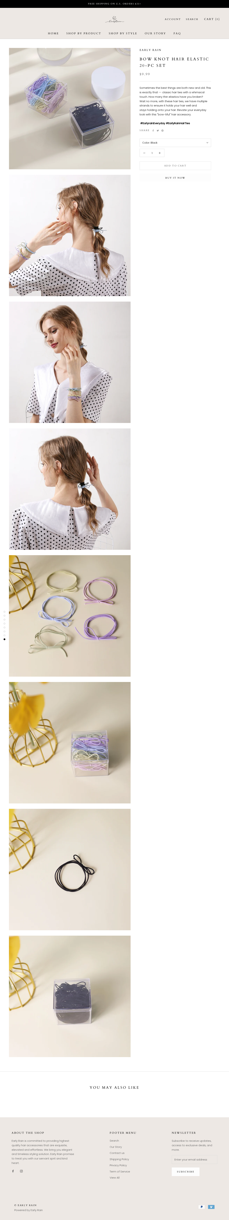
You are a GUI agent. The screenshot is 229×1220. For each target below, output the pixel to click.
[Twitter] (158, 131)
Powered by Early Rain (28, 1210)
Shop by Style (123, 33)
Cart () (212, 19)
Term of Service (120, 1171)
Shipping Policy (119, 1159)
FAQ (177, 33)
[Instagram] (21, 1171)
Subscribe (185, 1171)
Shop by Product (83, 33)
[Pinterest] (162, 131)
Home (53, 33)
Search (192, 19)
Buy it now (175, 178)
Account (173, 19)
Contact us (117, 1153)
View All (115, 1177)
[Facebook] (153, 131)
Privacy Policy (118, 1165)
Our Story (155, 33)
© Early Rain (25, 1205)
